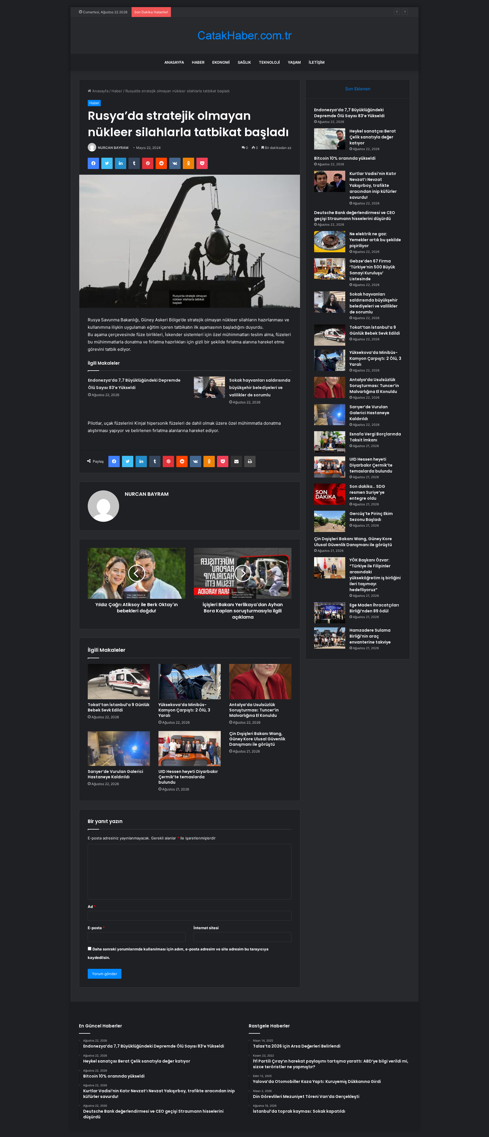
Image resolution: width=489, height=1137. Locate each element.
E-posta (96, 928)
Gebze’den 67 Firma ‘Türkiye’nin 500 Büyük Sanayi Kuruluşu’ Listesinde (372, 270)
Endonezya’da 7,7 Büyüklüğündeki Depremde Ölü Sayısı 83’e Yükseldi (349, 113)
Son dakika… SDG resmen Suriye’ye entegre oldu (367, 492)
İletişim (317, 62)
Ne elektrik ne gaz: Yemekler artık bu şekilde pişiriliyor (375, 240)
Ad (92, 906)
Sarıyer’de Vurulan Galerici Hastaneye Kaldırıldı (115, 774)
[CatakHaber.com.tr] (244, 35)
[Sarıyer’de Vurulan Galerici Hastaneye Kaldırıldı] (119, 748)
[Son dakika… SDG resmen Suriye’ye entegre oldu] (329, 494)
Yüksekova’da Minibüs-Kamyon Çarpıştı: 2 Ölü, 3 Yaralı (184, 710)
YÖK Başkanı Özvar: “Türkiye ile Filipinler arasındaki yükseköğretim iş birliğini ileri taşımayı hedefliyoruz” (375, 575)
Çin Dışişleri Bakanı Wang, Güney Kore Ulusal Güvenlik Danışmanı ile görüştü (257, 739)
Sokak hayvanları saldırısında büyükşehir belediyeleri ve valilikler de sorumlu (259, 387)
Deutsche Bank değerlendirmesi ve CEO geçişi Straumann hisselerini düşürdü (354, 215)
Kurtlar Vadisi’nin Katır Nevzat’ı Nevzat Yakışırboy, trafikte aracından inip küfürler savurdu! (373, 185)
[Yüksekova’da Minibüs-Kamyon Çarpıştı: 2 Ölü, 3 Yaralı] (189, 681)
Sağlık (244, 62)
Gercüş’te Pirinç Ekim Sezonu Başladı (371, 516)
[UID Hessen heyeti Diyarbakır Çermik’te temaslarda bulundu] (189, 748)
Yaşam (294, 62)
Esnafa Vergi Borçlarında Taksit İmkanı (375, 437)
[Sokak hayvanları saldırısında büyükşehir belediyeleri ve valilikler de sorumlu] (209, 387)
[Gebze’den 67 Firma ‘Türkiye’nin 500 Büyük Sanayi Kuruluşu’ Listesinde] (329, 268)
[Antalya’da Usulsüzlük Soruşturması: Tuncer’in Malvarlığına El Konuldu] (260, 681)
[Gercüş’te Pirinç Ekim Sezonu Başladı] (329, 521)
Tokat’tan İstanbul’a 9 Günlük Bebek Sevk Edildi (118, 707)
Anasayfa (174, 62)
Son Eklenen (357, 88)
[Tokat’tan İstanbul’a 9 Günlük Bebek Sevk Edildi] (119, 681)
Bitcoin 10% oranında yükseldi (200, 12)
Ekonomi (221, 62)
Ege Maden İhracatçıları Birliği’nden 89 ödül (374, 608)
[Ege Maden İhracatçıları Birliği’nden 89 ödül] (329, 612)
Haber (198, 62)
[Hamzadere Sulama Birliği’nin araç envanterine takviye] (329, 638)
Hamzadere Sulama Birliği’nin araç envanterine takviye (370, 636)
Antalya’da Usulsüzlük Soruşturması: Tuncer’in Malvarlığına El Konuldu (254, 710)
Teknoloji (269, 62)
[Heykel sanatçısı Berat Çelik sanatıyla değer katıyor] (329, 138)
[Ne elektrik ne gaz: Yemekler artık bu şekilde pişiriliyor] (329, 241)
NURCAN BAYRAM (113, 148)
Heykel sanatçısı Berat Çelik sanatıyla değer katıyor (372, 137)
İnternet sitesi (206, 928)
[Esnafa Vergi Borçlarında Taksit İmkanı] (329, 441)
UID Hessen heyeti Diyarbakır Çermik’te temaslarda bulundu (188, 777)
